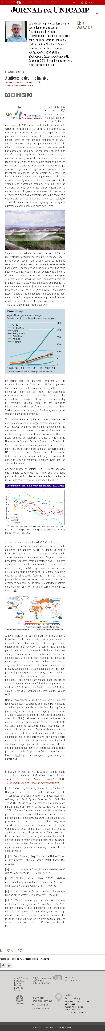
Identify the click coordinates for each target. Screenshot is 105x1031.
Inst (82, 3)
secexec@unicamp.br (73, 980)
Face (94, 3)
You (90, 3)
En (74, 3)
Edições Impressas (42, 978)
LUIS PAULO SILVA (26, 85)
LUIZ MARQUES (18, 82)
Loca (78, 2)
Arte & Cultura (21, 978)
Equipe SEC (38, 980)
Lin (86, 3)
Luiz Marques (36, 23)
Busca (103, 2)
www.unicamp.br (40, 1004)
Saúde (17, 990)
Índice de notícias (41, 983)
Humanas (19, 985)
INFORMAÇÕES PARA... (55, 2)
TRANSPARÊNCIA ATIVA (41, 2)
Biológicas (19, 980)
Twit (98, 3)
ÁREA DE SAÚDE (5, 2)
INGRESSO (30, 2)
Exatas (17, 983)
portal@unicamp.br (41, 1008)
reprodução (36, 82)
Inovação (18, 987)
